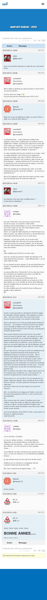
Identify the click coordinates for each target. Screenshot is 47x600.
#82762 (41, 73)
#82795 (41, 512)
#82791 (41, 420)
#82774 (41, 206)
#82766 (41, 124)
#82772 (41, 183)
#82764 (41, 101)
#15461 (41, 494)
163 (35, 40)
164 (39, 40)
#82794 (41, 473)
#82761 (41, 50)
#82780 (41, 297)
